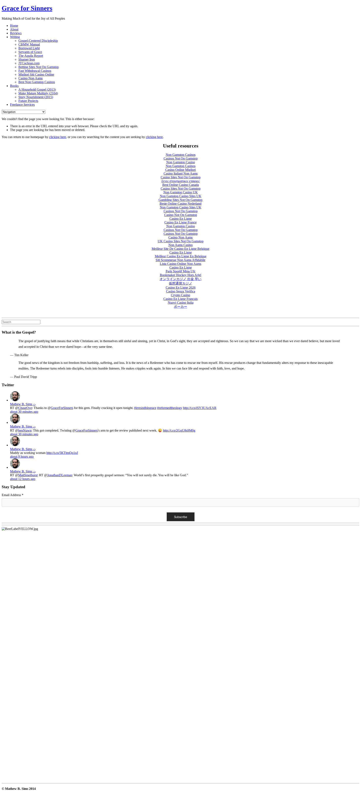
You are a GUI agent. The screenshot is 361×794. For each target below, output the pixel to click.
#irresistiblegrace (145, 408)
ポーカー (180, 306)
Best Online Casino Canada (180, 185)
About (14, 29)
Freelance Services (22, 104)
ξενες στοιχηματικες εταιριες (180, 181)
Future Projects (28, 101)
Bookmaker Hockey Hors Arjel (180, 275)
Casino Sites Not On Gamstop (181, 177)
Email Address (12, 495)
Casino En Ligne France (180, 222)
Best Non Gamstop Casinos (36, 82)
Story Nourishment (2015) (35, 97)
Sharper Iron (26, 59)
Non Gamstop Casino (180, 162)
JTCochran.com (28, 63)
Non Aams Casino (180, 245)
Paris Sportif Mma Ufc (181, 271)
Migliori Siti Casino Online (36, 74)
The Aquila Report (30, 55)
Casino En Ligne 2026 (181, 287)
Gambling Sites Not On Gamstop (180, 200)
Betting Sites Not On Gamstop (38, 67)
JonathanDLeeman (59, 475)
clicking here (57, 137)
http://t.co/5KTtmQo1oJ (62, 453)
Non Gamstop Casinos (181, 154)
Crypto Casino (180, 295)
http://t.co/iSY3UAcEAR (199, 408)
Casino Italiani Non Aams (181, 173)
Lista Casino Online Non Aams (180, 264)
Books (14, 86)
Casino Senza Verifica (180, 291)
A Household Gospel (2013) (37, 89)
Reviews (16, 33)
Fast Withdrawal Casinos (34, 70)
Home (14, 25)
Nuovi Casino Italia (180, 302)
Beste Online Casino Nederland (180, 203)
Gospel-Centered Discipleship (38, 40)
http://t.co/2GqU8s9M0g (179, 430)
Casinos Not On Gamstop (181, 158)
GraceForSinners (62, 408)
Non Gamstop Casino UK (180, 192)
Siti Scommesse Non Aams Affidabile (180, 260)
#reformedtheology (169, 408)
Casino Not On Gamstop (180, 215)
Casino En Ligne (180, 218)
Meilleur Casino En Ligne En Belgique (180, 256)
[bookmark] (27, 8)
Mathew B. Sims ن (23, 404)
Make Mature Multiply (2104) (38, 93)
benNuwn (24, 430)
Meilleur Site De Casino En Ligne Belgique (180, 248)
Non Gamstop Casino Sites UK (180, 196)
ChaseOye (25, 408)
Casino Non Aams (30, 78)
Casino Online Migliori (180, 170)
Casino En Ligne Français (180, 299)
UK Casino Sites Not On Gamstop (180, 241)
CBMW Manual (29, 44)
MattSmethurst (27, 475)
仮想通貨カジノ (180, 283)
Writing (15, 37)
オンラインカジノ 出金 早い (180, 279)
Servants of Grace (30, 52)
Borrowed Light (29, 48)
